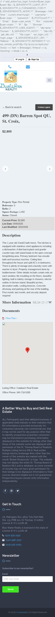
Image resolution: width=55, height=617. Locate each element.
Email (5, 574)
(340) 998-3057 (13, 540)
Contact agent (44, 107)
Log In (21, 59)
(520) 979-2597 (12, 535)
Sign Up (35, 59)
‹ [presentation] (5, 169)
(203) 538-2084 (13, 544)
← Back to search (11, 107)
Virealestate (22, 612)
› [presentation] (49, 169)
